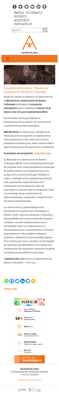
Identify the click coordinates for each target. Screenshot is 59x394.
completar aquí (43, 153)
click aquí (31, 262)
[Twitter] (17, 281)
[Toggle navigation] (7, 59)
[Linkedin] (22, 281)
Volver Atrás (10, 288)
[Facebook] (11, 281)
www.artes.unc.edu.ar (29, 379)
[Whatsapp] (6, 281)
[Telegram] (27, 281)
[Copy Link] (33, 281)
